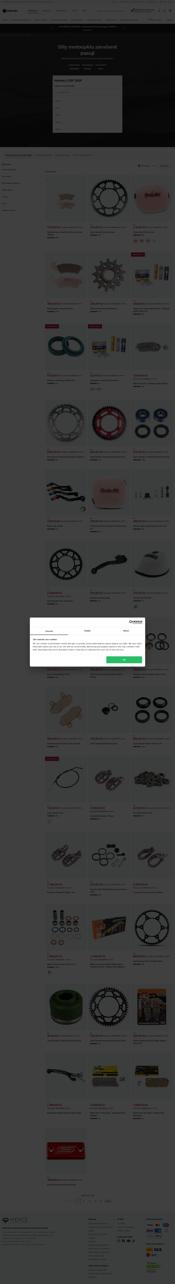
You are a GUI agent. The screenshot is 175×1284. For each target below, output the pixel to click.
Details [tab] (87, 631)
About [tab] (126, 631)
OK (124, 660)
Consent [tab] (49, 631)
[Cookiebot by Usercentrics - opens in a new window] (131, 622)
